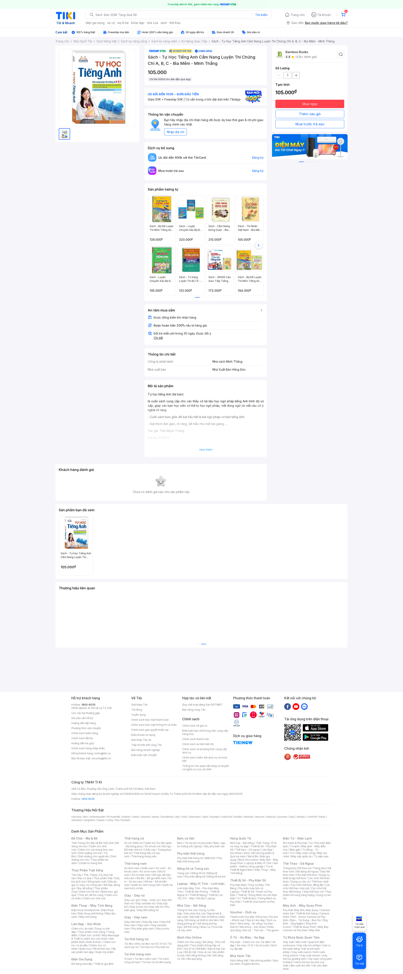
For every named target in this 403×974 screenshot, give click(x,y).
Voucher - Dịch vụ (243, 912)
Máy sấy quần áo (301, 856)
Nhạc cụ (205, 926)
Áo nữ (127, 843)
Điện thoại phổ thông (90, 913)
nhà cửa (152, 23)
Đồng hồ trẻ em (216, 876)
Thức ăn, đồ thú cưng (90, 895)
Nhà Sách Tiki (240, 956)
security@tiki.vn (101, 758)
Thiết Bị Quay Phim (304, 926)
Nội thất (194, 916)
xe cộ (111, 23)
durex (155, 816)
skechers (195, 816)
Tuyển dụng (138, 714)
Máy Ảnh (314, 930)
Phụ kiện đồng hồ (194, 876)
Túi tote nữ (146, 947)
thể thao (175, 23)
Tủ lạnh (294, 846)
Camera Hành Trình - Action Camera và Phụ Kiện (306, 917)
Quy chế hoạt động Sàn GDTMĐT (202, 704)
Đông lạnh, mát (97, 881)
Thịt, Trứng (90, 874)
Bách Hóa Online (189, 937)
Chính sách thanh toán (195, 739)
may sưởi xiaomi (301, 952)
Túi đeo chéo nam (146, 958)
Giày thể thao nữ (313, 891)
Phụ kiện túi (162, 947)
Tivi (292, 853)
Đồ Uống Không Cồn (199, 955)
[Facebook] (287, 706)
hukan (101, 820)
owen (135, 816)
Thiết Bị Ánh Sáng (306, 913)
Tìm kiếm (261, 15)
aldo (205, 816)
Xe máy (241, 945)
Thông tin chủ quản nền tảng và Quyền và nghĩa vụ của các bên (205, 767)
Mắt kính (210, 858)
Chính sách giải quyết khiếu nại (150, 729)
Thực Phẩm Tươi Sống (87, 870)
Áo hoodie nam (141, 874)
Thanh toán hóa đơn (242, 916)
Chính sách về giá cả (194, 725)
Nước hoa (85, 948)
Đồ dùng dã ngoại (307, 871)
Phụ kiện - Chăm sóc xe (244, 942)
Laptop (211, 898)
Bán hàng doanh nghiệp (145, 750)
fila (117, 820)
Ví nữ (163, 943)
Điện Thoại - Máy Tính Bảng (91, 905)
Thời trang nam (135, 863)
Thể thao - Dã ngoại (247, 849)
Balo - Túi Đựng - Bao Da (305, 920)
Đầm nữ (138, 843)
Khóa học (262, 916)
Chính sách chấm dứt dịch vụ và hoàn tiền (204, 759)
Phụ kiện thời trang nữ (190, 858)
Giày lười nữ (156, 906)
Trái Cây (76, 874)
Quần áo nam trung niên (146, 884)
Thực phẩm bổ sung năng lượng (307, 893)
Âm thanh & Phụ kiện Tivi (298, 843)
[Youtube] (296, 706)
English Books (251, 963)
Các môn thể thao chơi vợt (306, 886)
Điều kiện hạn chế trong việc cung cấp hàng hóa (205, 732)
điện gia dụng (95, 23)
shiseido (76, 820)
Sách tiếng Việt (239, 960)
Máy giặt (295, 849)
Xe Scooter (262, 945)
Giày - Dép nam (135, 917)
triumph (215, 816)
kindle (238, 816)
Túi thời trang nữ (136, 939)
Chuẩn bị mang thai (90, 863)
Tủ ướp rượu (321, 856)
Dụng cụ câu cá (300, 881)
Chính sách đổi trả (82, 738)
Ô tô (250, 945)
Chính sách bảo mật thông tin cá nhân (154, 724)
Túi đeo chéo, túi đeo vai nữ (141, 943)
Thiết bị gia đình (104, 963)
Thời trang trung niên (144, 856)
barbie (126, 816)
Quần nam (147, 868)
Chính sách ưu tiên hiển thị (198, 744)
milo (184, 816)
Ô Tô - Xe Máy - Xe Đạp (247, 937)
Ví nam (128, 958)
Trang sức (183, 873)
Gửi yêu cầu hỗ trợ (82, 718)
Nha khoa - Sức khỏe (252, 926)
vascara (76, 816)
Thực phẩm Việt (103, 878)
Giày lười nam (132, 921)
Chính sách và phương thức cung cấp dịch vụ (204, 751)
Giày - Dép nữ (134, 895)
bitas (322, 816)
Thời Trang (262, 843)
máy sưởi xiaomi (310, 955)
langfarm (89, 820)
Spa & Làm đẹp (256, 920)
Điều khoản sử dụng (143, 734)
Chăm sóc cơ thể (89, 935)
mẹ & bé (123, 23)
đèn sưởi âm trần (300, 965)
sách (164, 23)
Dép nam (143, 925)
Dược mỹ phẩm (105, 952)
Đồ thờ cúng (191, 926)
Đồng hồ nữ (198, 873)
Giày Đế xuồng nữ (147, 910)
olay (291, 816)
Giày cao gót (132, 900)
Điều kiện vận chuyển (144, 755)
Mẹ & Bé (253, 856)
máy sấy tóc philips (309, 945)
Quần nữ (150, 843)
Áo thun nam (131, 868)
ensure (145, 816)
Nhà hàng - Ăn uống (250, 923)
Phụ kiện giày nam (143, 928)
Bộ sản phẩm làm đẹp (93, 950)
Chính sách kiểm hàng (84, 733)
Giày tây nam (150, 921)
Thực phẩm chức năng (91, 931)
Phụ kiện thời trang (190, 853)
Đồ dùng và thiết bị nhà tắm (201, 920)
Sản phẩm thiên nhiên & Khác (92, 940)
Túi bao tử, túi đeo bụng (156, 962)
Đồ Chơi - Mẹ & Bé (84, 838)
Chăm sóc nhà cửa (94, 898)
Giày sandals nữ (145, 903)
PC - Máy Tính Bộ (193, 898)
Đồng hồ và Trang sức (193, 868)
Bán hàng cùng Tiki (193, 709)
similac (301, 816)
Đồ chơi (108, 843)
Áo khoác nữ (152, 846)
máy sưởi (288, 942)
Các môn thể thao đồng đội (307, 884)
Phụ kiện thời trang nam (199, 859)
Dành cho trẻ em (89, 891)
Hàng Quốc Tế (240, 838)
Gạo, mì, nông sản (91, 884)
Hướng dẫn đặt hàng (83, 723)
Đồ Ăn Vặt (190, 952)
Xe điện (265, 942)
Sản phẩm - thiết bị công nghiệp (254, 865)
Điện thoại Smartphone (85, 910)
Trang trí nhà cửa (187, 910)
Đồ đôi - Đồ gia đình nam (151, 878)
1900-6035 (88, 704)
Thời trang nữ (134, 838)
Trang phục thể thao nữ (297, 868)
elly (177, 816)
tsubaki (125, 820)
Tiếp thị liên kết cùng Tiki (146, 745)
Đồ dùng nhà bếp (81, 963)
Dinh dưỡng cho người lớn (93, 856)
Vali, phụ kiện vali (214, 846)
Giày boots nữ (138, 906)
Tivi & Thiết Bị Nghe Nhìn (251, 868)
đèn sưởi (301, 942)
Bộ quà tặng (194, 958)
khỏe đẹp (137, 23)
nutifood (227, 816)
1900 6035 (88, 798)
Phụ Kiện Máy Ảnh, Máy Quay (300, 910)
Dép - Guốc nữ (151, 900)
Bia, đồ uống (84, 888)
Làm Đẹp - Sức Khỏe (86, 924)
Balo (180, 843)
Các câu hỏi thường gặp (85, 713)
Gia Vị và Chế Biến (195, 948)
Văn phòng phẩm (260, 960)
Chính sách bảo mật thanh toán (150, 719)
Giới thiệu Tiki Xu (141, 739)
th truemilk (113, 816)
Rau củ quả (84, 878)
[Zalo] (304, 706)
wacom (259, 816)
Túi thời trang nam (137, 954)
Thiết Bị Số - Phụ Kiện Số (248, 880)
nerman (248, 816)
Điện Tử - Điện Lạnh (297, 838)
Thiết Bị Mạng (198, 895)
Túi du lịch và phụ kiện (198, 843)
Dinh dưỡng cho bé (90, 853)
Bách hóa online (248, 859)
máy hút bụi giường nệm (305, 957)
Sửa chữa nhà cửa (194, 913)
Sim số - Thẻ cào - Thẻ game (261, 930)
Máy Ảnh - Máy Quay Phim (302, 905)
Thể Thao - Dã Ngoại (298, 863)
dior (85, 816)
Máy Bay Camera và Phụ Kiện (305, 928)
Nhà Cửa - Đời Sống (191, 905)
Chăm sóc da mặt (82, 928)
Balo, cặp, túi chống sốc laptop (201, 844)
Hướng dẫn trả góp (82, 743)
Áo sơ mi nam (148, 871)
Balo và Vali (185, 838)
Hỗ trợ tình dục (101, 948)
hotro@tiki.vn (102, 753)
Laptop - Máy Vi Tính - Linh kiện (201, 883)
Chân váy (150, 849)
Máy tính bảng (88, 916)
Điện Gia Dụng (81, 959)
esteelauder (97, 816)
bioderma (167, 816)
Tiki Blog (136, 709)
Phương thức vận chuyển (86, 728)
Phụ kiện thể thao (306, 874)
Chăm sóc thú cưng (189, 942)
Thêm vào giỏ (310, 114)
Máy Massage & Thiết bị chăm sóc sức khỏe (95, 937)
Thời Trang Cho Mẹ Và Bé (86, 843)
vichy (110, 820)
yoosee (282, 816)
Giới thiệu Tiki (139, 704)
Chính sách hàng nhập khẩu (88, 748)
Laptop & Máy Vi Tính (258, 863)
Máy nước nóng (305, 853)
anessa (270, 816)
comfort (312, 816)
